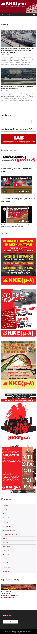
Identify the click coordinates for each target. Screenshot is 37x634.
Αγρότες (5, 538)
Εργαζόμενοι (7, 510)
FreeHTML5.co (18, 632)
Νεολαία (5, 542)
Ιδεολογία (6, 550)
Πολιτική (5, 505)
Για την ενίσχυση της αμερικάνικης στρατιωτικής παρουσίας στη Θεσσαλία (17, 87)
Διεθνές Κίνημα (7, 555)
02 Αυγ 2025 (5, 55)
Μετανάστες (6, 546)
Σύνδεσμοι (6, 571)
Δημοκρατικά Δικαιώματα (10, 534)
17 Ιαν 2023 (4, 91)
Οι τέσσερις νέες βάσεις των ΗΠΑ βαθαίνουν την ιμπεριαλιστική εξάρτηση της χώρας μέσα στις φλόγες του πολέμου (17, 50)
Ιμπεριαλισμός (7, 526)
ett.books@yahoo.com (12, 595)
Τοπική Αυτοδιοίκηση (9, 530)
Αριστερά (6, 518)
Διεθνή (5, 514)
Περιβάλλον (6, 563)
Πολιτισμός (6, 567)
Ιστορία (5, 559)
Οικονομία (6, 522)
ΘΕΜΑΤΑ (10, 622)
